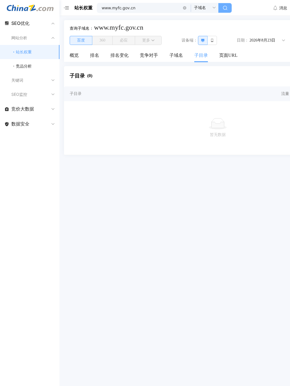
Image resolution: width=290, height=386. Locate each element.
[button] (184, 8)
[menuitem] (74, 55)
